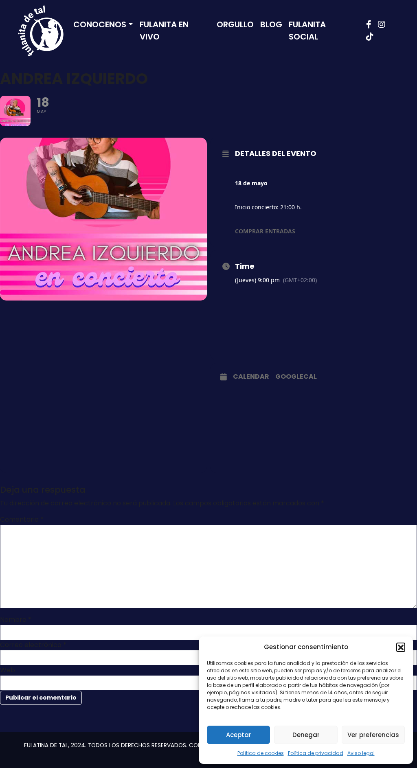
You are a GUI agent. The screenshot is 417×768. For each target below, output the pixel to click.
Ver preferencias (373, 735)
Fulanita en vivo (164, 30)
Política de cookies (260, 753)
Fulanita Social (307, 30)
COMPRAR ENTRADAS (265, 231)
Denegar (306, 735)
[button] (401, 647)
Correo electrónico (33, 645)
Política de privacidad (315, 753)
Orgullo (235, 24)
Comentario (22, 519)
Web (7, 670)
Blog (271, 24)
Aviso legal (361, 753)
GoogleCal (296, 377)
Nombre (15, 619)
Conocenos (99, 24)
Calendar (251, 377)
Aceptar (238, 735)
